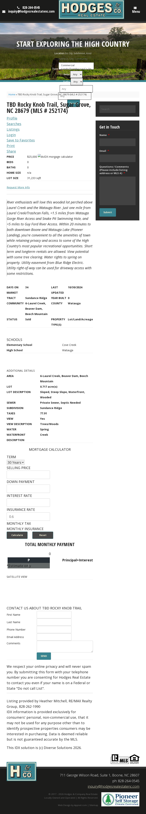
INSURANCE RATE (21, 509)
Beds (67, 74)
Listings (13, 129)
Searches (14, 123)
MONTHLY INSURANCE (25, 528)
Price (56, 89)
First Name (13, 614)
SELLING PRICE (18, 467)
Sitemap (93, 805)
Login (11, 135)
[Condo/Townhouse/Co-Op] (76, 69)
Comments (13, 643)
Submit (107, 212)
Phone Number (16, 629)
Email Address (15, 637)
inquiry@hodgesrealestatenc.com (31, 11)
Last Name (13, 622)
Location (59, 53)
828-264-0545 (31, 7)
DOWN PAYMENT (21, 481)
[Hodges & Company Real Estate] (91, 9)
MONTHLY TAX (19, 523)
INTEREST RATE (19, 495)
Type (55, 68)
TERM (11, 457)
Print (11, 145)
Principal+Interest (77, 560)
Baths (66, 81)
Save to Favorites (21, 140)
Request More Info (18, 187)
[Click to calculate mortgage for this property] (55, 156)
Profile (12, 118)
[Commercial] (76, 65)
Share (11, 151)
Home (12, 94)
